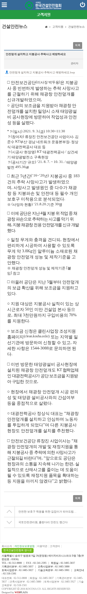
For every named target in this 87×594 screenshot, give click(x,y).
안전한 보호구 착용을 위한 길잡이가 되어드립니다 (48, 511)
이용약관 (42, 546)
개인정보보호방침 (24, 546)
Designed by (15, 592)
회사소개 (7, 546)
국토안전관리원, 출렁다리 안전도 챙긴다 (43, 522)
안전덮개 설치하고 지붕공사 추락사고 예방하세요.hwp (42, 72)
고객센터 (55, 546)
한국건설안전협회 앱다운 (17, 550)
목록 (77, 45)
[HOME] (46, 27)
